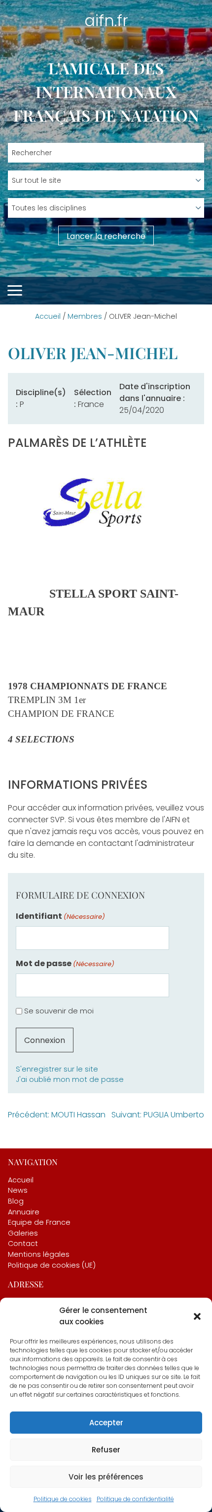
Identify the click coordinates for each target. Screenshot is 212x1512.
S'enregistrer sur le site (57, 1069)
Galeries (23, 1233)
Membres (85, 316)
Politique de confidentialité (135, 1499)
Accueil (48, 316)
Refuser (106, 1450)
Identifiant (60, 916)
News (18, 1190)
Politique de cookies (63, 1499)
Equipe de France (39, 1222)
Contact (23, 1243)
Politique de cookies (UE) (52, 1265)
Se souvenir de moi (59, 1011)
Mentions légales (39, 1254)
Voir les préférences (106, 1477)
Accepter (106, 1422)
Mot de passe (65, 963)
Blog (16, 1201)
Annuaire (23, 1212)
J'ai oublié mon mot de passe (70, 1079)
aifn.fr (106, 20)
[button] (197, 1316)
